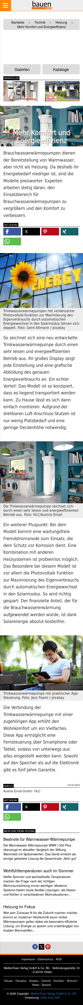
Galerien (22, 69)
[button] (12, 231)
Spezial (46, 985)
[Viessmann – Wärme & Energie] (20, 91)
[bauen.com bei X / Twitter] (41, 946)
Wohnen (72, 981)
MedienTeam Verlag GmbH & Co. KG (53, 994)
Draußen (58, 981)
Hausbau (21, 981)
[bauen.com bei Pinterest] (48, 946)
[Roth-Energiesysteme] (62, 91)
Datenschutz (45, 959)
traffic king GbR (50, 997)
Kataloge (61, 69)
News (35, 985)
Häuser (8, 981)
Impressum (28, 959)
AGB (59, 959)
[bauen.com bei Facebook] (35, 946)
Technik (46, 981)
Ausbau (34, 981)
